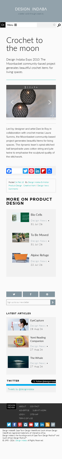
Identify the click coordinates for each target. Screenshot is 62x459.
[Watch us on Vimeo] (36, 425)
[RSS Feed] (47, 425)
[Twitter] (25, 171)
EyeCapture (37, 320)
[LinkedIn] (37, 171)
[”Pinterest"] (47, 294)
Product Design (15, 185)
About (22, 406)
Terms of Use (26, 418)
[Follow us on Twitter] (14, 294)
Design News (43, 185)
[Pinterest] (31, 171)
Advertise (24, 410)
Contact (34, 406)
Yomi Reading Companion (38, 339)
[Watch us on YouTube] (31, 425)
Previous (13, 104)
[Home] (31, 9)
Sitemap (34, 414)
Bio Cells (36, 214)
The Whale (36, 358)
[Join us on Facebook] (30, 294)
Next (48, 104)
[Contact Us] (53, 425)
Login (22, 414)
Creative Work (29, 185)
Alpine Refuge (40, 255)
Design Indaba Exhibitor (38, 182)
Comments (13, 188)
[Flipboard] (43, 171)
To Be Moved (39, 235)
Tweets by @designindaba (21, 389)
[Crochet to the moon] (31, 119)
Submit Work (39, 410)
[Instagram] (25, 425)
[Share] (49, 171)
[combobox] (46, 25)
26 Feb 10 (19, 182)
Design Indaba (21, 440)
